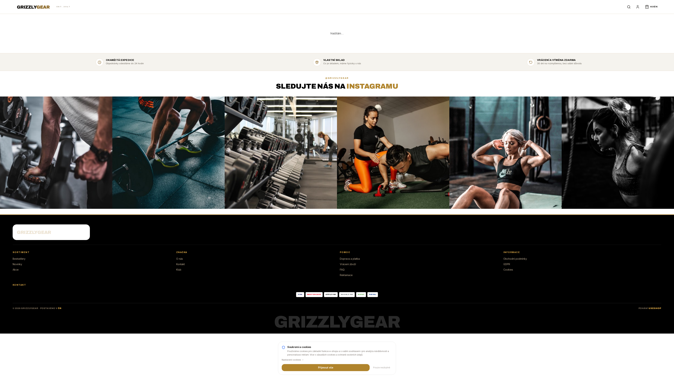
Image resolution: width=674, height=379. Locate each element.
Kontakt (180, 264)
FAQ (342, 269)
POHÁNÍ (650, 308)
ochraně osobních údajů (350, 354)
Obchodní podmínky (515, 258)
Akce (16, 269)
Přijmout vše (325, 367)
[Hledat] (629, 7)
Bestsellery (19, 258)
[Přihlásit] (638, 7)
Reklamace (346, 275)
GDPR (506, 264)
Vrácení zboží (348, 264)
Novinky (17, 264)
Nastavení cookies (291, 359)
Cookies (508, 269)
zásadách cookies (326, 354)
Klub (178, 269)
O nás (179, 258)
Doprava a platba (350, 258)
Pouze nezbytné (381, 367)
